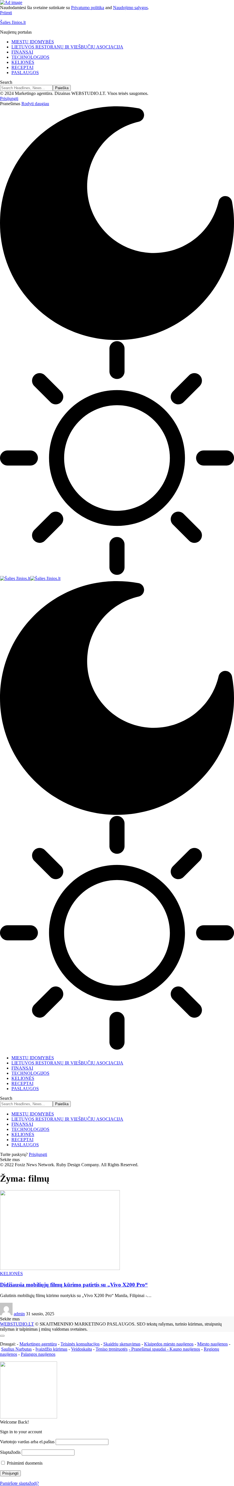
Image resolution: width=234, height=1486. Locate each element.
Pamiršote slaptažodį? (19, 1483)
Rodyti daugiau (35, 103)
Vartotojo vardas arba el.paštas (27, 1441)
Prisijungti (38, 1154)
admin (19, 1313)
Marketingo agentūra (38, 1344)
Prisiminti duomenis (24, 1463)
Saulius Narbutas (16, 1349)
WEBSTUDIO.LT (17, 1324)
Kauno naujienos (185, 1349)
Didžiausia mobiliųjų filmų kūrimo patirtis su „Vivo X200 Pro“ (74, 1285)
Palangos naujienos (38, 1354)
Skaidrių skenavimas (121, 1344)
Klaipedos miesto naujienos (168, 1344)
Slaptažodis (10, 1452)
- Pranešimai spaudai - (149, 1349)
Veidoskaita (81, 1349)
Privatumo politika (87, 7)
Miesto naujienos (212, 1344)
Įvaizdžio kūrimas (51, 1349)
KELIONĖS (11, 1273)
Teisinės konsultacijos (80, 1344)
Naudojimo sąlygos (130, 7)
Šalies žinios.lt (13, 22)
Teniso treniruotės (112, 1349)
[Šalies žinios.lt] (30, 578)
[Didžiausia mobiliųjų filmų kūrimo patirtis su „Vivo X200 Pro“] (60, 1268)
